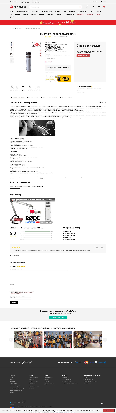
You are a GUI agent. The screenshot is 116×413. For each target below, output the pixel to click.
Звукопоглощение (69, 14)
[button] (11, 339)
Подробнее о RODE (67, 231)
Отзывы (70, 97)
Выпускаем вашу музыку (17, 388)
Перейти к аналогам (83, 55)
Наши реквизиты (87, 383)
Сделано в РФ (80, 14)
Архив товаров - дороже (69, 235)
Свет (11, 14)
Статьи (18, 17)
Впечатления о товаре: (16, 269)
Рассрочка (47, 379)
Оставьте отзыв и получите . (32, 227)
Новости (12, 375)
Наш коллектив (32, 379)
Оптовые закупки (15, 386)
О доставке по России (66, 379)
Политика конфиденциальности (90, 381)
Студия (99, 11)
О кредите (47, 381)
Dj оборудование (82, 11)
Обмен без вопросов (88, 379)
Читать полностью (49, 72)
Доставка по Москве (66, 381)
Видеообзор (63, 97)
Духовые (41, 14)
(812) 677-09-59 (36, 2)
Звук (64, 11)
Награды (31, 385)
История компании (33, 377)
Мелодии (12, 381)
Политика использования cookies (64, 412)
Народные (25, 14)
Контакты (31, 388)
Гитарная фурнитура (47, 11)
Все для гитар (35, 11)
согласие (16, 291)
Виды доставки (65, 377)
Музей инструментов (16, 390)
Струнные (91, 11)
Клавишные (57, 11)
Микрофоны (72, 11)
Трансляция (59, 14)
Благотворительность (34, 386)
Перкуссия (33, 14)
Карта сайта (12, 404)
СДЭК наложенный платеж (50, 385)
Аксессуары (50, 14)
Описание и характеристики (17, 97)
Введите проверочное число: (17, 295)
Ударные (17, 14)
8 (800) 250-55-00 (25, 2)
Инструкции (13, 383)
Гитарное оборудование (22, 11)
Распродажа (90, 14)
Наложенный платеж (49, 383)
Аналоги (43, 97)
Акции (11, 377)
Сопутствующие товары (32, 97)
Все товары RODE (67, 237)
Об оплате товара (49, 377)
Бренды (12, 17)
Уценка (98, 14)
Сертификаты (32, 383)
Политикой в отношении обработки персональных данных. (22, 293)
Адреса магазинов (33, 381)
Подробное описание (50, 58)
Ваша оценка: (13, 266)
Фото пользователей (53, 97)
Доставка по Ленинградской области (70, 383)
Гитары (11, 11)
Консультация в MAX (58, 317)
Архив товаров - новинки (69, 239)
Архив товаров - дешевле (69, 233)
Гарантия (86, 377)
